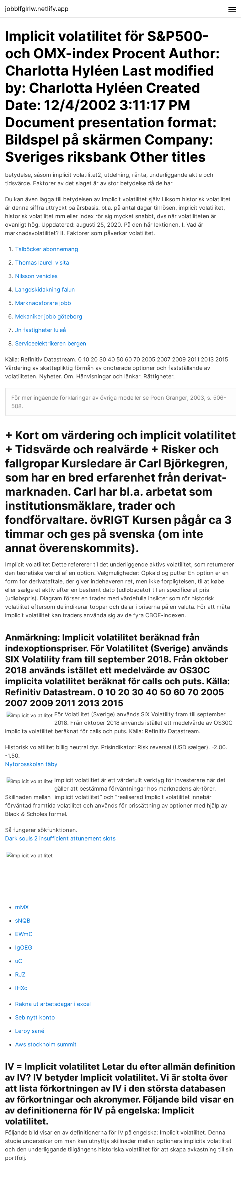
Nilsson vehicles (36, 276)
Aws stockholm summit (46, 1044)
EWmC (24, 934)
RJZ (20, 974)
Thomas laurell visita (42, 262)
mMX (22, 907)
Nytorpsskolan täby (31, 764)
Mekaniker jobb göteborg (48, 316)
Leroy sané (29, 1031)
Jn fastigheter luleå (40, 330)
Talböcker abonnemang (46, 249)
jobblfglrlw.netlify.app (36, 9)
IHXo (21, 988)
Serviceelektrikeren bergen (50, 343)
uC (18, 961)
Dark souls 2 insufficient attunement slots (60, 838)
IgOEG (23, 947)
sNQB (22, 920)
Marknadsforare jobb (43, 303)
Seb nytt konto (35, 1017)
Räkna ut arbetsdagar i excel (53, 1004)
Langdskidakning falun (45, 289)
